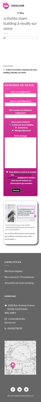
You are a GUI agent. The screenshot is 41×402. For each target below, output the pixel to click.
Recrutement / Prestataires (19, 277)
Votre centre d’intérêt (22, 126)
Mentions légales (14, 271)
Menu (22, 13)
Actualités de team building (19, 283)
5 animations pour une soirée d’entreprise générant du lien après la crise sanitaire (20, 227)
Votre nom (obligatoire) (20, 92)
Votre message (20, 136)
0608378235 (15, 328)
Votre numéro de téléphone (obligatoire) (20, 111)
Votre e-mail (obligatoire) (20, 101)
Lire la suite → (10, 239)
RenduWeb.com (28, 396)
